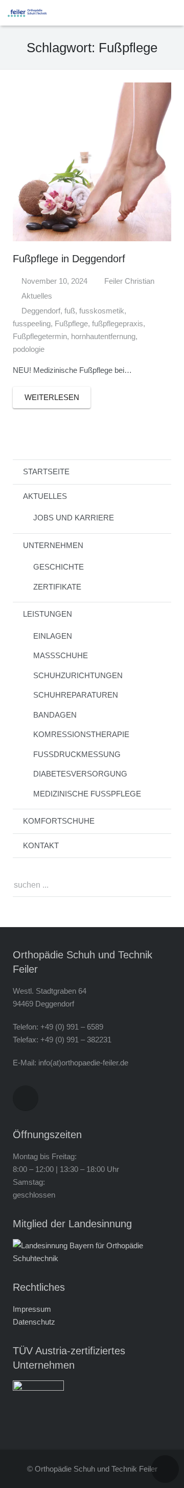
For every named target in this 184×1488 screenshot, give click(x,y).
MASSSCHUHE (60, 655)
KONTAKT (41, 845)
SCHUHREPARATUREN (75, 694)
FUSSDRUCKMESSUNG (77, 754)
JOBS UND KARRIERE (73, 517)
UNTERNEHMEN (53, 545)
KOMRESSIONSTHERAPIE (81, 734)
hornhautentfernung (103, 336)
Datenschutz (34, 1321)
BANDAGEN (55, 714)
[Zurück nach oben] (165, 1469)
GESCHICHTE (58, 566)
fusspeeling (32, 323)
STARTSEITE (46, 471)
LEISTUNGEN (47, 614)
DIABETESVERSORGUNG (80, 773)
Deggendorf (40, 310)
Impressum (32, 1309)
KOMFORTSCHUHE (59, 820)
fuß (69, 310)
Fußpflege (71, 323)
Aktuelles (36, 295)
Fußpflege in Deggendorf (69, 258)
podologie (28, 349)
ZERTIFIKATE (57, 586)
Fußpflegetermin (40, 336)
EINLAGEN (52, 636)
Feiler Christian (129, 281)
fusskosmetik (101, 310)
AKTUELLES (45, 496)
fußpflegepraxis (117, 323)
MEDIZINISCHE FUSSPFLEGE (87, 793)
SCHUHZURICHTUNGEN (78, 675)
